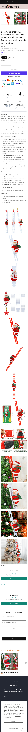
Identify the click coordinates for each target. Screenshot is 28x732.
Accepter (13, 721)
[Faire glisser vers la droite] (17, 27)
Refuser (13, 725)
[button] (2, 6)
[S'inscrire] (23, 696)
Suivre (14, 638)
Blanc (10, 57)
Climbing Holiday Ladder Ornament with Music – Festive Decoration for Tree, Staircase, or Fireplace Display (9, 672)
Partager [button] (4, 565)
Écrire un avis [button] (14, 578)
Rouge (4, 57)
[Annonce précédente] (2, 1)
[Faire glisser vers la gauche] (10, 27)
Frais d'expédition (4, 48)
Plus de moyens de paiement (14, 76)
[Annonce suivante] (25, 1)
